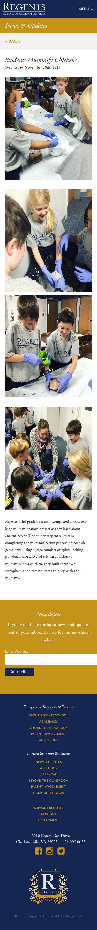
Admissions (48, 740)
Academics (48, 721)
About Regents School (48, 715)
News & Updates (49, 762)
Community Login (48, 793)
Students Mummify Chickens (41, 60)
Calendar (48, 774)
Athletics (48, 768)
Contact (48, 814)
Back (14, 41)
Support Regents (48, 808)
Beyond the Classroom (49, 728)
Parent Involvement (48, 734)
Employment (48, 820)
